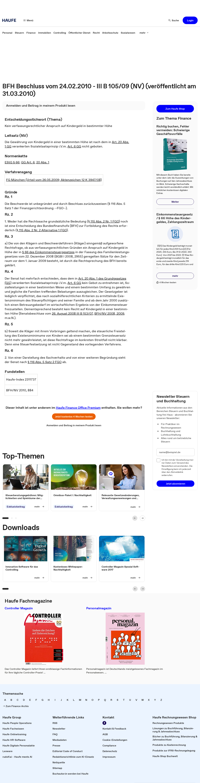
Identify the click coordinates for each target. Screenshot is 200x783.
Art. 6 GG (74, 146)
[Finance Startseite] (10, 20)
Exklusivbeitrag (16, 506)
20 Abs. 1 (42, 162)
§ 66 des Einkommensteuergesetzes (48, 252)
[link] (7, 32)
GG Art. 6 (28, 162)
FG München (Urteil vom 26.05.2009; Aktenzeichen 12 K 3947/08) (54, 180)
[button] (190, 20)
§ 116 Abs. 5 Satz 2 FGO (45, 362)
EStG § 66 (12, 162)
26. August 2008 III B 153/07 (72, 313)
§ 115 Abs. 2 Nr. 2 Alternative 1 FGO (42, 230)
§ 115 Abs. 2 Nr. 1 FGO (103, 221)
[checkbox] (158, 460)
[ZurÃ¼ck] (134, 518)
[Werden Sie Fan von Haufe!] (104, 723)
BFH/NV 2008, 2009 (109, 313)
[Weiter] (142, 518)
